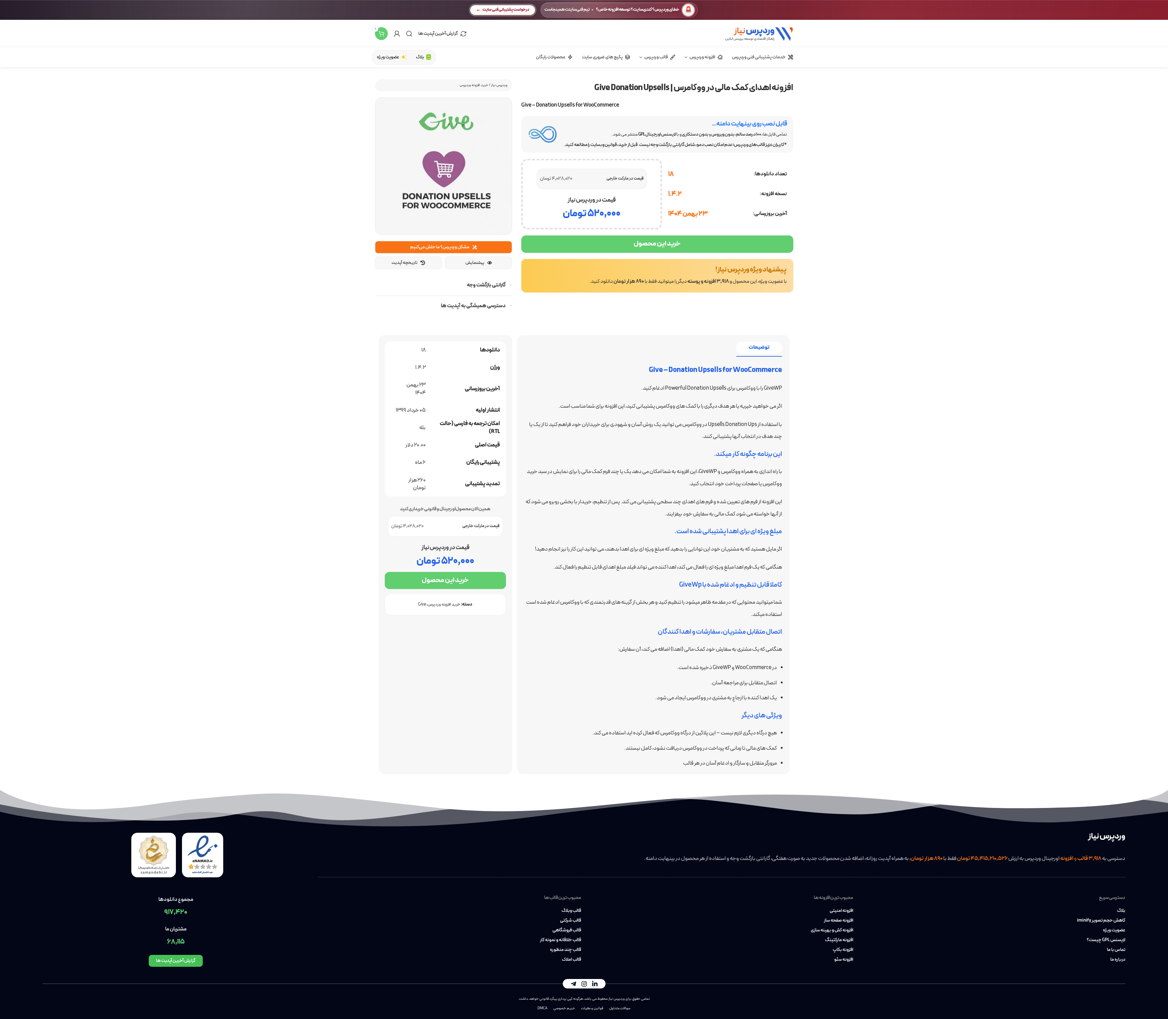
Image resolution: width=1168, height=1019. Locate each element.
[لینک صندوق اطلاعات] (657, 276)
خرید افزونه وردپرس (474, 85)
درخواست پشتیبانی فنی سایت (505, 10)
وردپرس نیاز (499, 85)
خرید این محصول (657, 244)
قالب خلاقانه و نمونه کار (560, 940)
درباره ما (1117, 960)
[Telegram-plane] (573, 984)
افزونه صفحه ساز (838, 921)
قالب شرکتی (570, 921)
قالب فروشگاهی (566, 930)
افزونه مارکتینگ (839, 940)
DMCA (542, 1008)
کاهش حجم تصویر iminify (1101, 921)
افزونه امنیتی (841, 911)
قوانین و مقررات (592, 1008)
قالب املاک (571, 960)
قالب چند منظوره (565, 950)
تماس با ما (1116, 950)
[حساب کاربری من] (397, 33)
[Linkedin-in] (595, 984)
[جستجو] (409, 33)
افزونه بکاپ (843, 950)
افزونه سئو (843, 960)
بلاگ (1121, 911)
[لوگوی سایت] (759, 33)
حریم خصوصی (564, 1008)
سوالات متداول (620, 1008)
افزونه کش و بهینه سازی (832, 930)
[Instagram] (584, 984)
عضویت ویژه (1114, 930)
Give (422, 604)
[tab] (759, 347)
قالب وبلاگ (571, 911)
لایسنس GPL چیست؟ (1106, 940)
